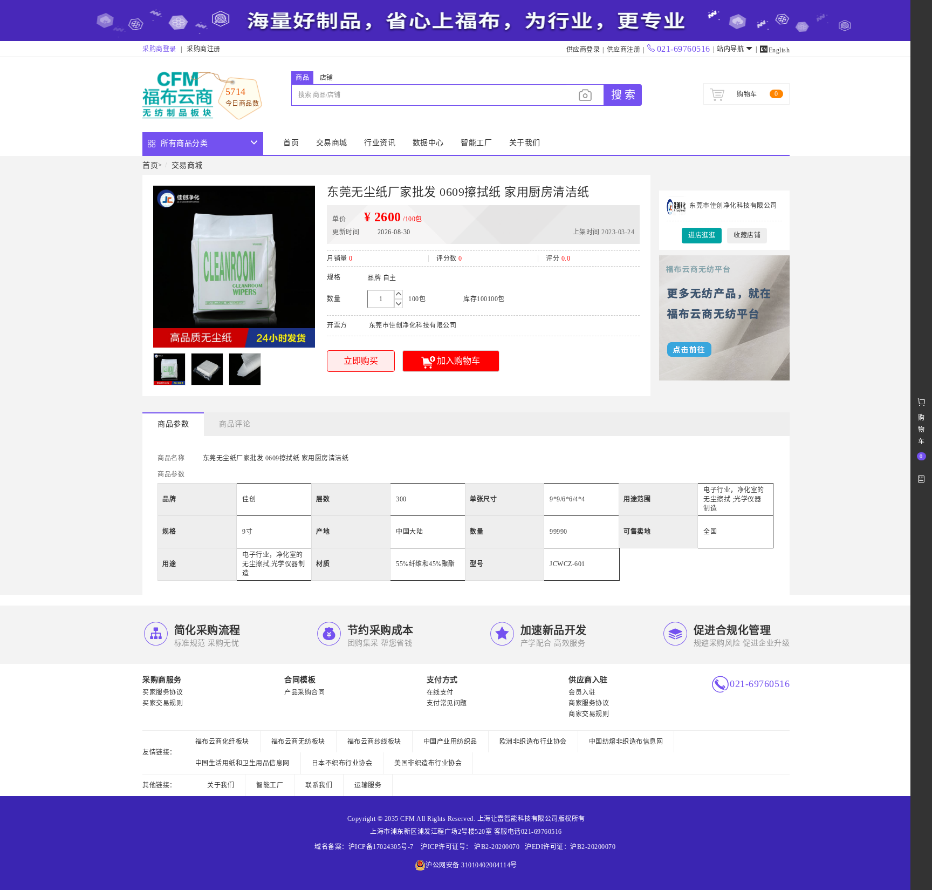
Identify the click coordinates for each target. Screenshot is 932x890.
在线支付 (440, 692)
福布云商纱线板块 (374, 741)
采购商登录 (159, 49)
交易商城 (331, 143)
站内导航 (730, 49)
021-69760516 (683, 48)
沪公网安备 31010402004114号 (471, 865)
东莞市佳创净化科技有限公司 (733, 205)
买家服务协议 (162, 692)
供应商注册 (624, 49)
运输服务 (367, 785)
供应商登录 (583, 49)
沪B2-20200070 (496, 847)
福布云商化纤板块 (222, 741)
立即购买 (361, 360)
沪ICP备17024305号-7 (381, 847)
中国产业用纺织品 (450, 741)
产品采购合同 (304, 692)
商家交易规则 (588, 714)
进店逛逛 (701, 235)
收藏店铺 (747, 235)
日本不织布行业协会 (342, 763)
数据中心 (428, 143)
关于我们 (524, 143)
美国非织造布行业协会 (428, 763)
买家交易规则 (162, 703)
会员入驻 (581, 692)
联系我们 (318, 785)
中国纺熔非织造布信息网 (626, 741)
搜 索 (623, 95)
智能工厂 (476, 143)
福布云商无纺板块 (298, 741)
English (774, 50)
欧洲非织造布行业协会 (533, 741)
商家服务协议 (588, 703)
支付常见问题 (447, 703)
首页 (291, 143)
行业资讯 (379, 143)
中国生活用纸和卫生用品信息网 (242, 763)
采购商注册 (204, 49)
